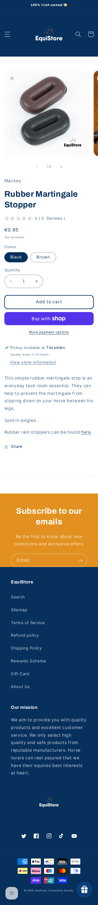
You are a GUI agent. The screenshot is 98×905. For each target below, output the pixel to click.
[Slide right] (61, 167)
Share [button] (17, 446)
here (86, 432)
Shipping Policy (26, 648)
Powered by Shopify (61, 890)
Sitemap (19, 609)
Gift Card (20, 673)
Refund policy (25, 635)
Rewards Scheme (28, 661)
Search (18, 597)
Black (16, 257)
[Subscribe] (80, 560)
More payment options (49, 332)
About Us (20, 686)
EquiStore (41, 890)
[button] (7, 34)
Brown (43, 257)
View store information (33, 362)
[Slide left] (37, 167)
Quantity (12, 270)
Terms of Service (28, 622)
